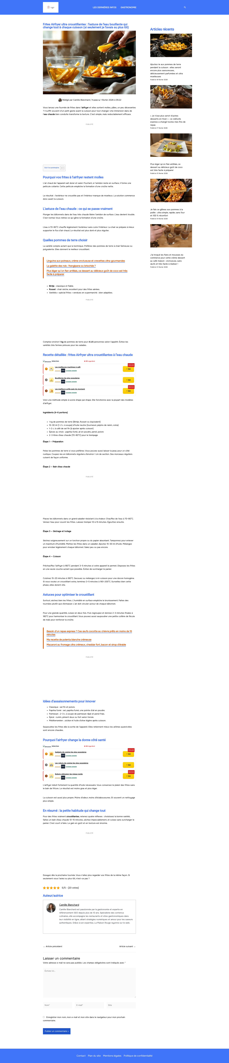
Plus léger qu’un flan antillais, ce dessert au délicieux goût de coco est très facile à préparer (166, 167)
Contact (81, 1055)
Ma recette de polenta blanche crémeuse (69, 639)
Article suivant (127, 946)
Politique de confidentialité (138, 1055)
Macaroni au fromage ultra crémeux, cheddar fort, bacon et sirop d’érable (86, 644)
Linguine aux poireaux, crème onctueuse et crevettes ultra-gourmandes (86, 260)
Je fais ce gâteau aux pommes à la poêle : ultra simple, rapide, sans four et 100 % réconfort (167, 212)
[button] (185, 7)
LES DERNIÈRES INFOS (104, 7)
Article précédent (52, 946)
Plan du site (94, 1055)
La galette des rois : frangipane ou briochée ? (71, 265)
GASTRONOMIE (128, 7)
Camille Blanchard (69, 904)
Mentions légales (112, 1055)
